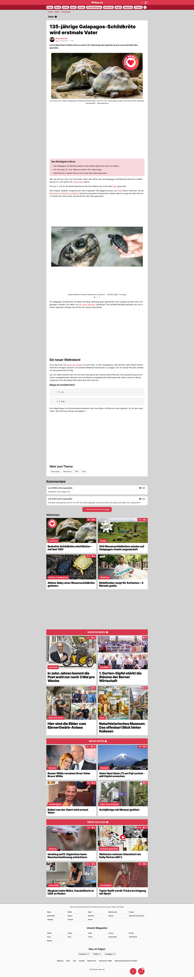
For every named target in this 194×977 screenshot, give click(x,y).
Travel (90, 937)
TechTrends (133, 937)
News (57, 12)
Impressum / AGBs (105, 961)
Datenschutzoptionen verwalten (126, 961)
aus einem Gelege (74, 365)
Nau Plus (91, 916)
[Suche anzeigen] (142, 2)
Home (50, 12)
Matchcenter (112, 912)
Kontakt (81, 961)
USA (57, 41)
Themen (70, 919)
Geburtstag (78, 182)
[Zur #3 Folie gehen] (99, 297)
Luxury (110, 933)
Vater (114, 186)
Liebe (90, 933)
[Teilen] (133, 971)
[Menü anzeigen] (146, 2)
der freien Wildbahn (87, 304)
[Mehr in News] (97, 632)
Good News (65, 12)
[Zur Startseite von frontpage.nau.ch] (97, 2)
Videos (70, 916)
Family (131, 933)
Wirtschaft (50, 916)
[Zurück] (53, 248)
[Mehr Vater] (97, 741)
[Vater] (97, 17)
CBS (120, 191)
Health (49, 933)
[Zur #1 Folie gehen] (94, 297)
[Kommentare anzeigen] (141, 971)
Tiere (69, 937)
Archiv (90, 919)
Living (70, 933)
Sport (90, 912)
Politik (70, 912)
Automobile (112, 937)
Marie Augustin (62, 38)
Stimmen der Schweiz (136, 916)
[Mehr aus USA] (97, 822)
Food (49, 937)
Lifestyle (50, 919)
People (131, 912)
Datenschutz (91, 961)
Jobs (74, 961)
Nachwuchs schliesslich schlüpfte (64, 193)
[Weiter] (141, 248)
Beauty (49, 940)
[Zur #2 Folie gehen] (97, 297)
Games (110, 916)
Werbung (60, 961)
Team (68, 961)
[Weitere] (145, 7)
